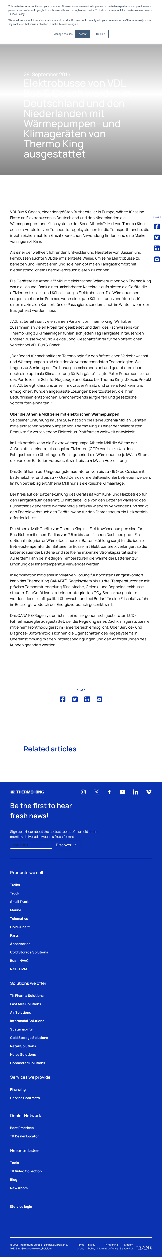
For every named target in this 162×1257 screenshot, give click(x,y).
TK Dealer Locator (24, 1135)
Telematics (19, 918)
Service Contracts (25, 1097)
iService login (21, 1206)
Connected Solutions (27, 1062)
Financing (18, 1089)
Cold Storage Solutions (29, 951)
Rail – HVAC (19, 968)
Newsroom (19, 1187)
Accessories (20, 943)
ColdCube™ (20, 926)
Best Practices (22, 1127)
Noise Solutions (23, 1054)
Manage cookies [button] (63, 34)
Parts (14, 935)
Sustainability (21, 1029)
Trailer (15, 884)
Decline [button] (100, 34)
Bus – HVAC (19, 960)
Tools (14, 1162)
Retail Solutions (23, 1045)
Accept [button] (82, 34)
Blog (13, 1179)
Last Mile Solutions (25, 1003)
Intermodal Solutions (27, 1020)
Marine (15, 909)
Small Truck (19, 901)
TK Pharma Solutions (27, 995)
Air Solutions (20, 1012)
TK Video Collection (26, 1170)
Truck (14, 893)
